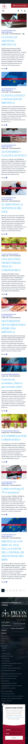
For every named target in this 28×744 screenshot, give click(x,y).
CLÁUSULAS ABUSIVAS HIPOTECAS (9, 41)
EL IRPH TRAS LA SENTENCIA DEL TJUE (12, 208)
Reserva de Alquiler (5, 660)
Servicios (3, 643)
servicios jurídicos (11, 627)
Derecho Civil (12, 30)
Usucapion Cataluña (6, 653)
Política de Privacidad (15, 717)
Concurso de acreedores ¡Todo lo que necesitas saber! (11, 383)
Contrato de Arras (5, 658)
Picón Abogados (16, 33)
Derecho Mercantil (6, 32)
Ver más (3, 68)
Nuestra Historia (5, 638)
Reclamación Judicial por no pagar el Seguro (11, 668)
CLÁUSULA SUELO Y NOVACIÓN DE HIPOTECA (13, 99)
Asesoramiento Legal (20, 5)
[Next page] (24, 590)
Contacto (3, 650)
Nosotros (3, 640)
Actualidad (4, 30)
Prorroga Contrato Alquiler (7, 656)
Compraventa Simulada (6, 665)
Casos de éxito (4, 645)
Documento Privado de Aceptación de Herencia (11, 663)
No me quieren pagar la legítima (8, 670)
